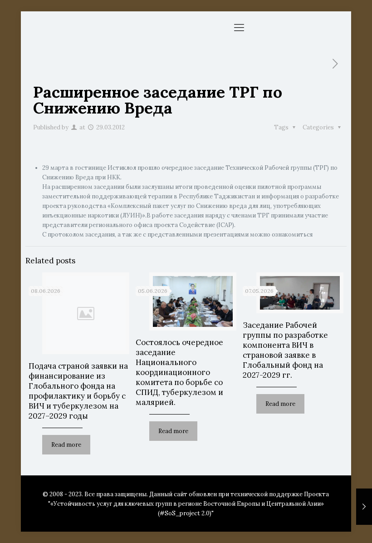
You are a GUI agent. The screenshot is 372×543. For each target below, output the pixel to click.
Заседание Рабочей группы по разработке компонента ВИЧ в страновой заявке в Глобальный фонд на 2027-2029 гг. (285, 350)
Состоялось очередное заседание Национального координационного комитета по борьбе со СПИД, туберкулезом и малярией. (179, 372)
